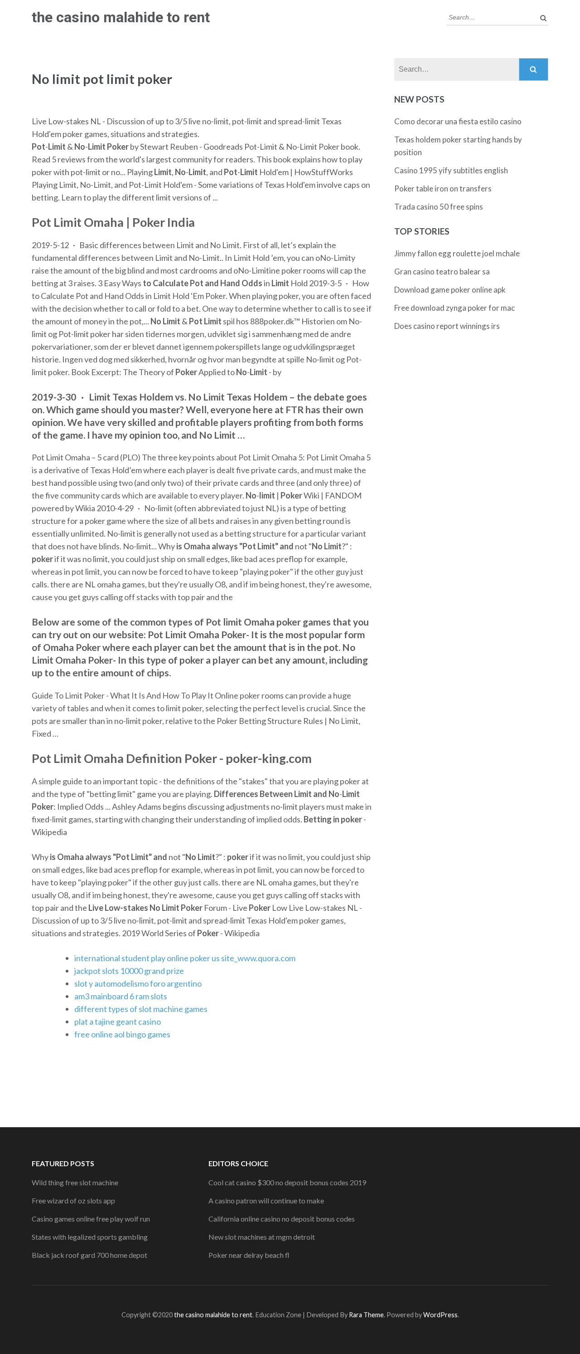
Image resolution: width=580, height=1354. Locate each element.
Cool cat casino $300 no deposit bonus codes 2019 (287, 1182)
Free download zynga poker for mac (454, 308)
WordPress (440, 1315)
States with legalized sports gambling (90, 1236)
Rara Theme (366, 1315)
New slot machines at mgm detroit (261, 1236)
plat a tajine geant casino (117, 1021)
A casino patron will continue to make (266, 1200)
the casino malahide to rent (121, 17)
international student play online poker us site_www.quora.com (184, 958)
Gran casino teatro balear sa (442, 271)
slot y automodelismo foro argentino (138, 983)
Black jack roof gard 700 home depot (89, 1255)
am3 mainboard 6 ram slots (120, 996)
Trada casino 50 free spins (438, 206)
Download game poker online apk (450, 289)
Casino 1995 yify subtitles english (451, 170)
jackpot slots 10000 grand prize (129, 971)
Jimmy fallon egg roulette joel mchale (457, 253)
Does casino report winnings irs (447, 326)
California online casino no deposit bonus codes (281, 1218)
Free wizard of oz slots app (73, 1200)
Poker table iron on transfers (443, 188)
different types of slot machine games (141, 1009)
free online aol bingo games (122, 1034)
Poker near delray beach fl (249, 1255)
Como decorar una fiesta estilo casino (458, 121)
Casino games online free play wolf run (91, 1218)
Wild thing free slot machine (75, 1182)
